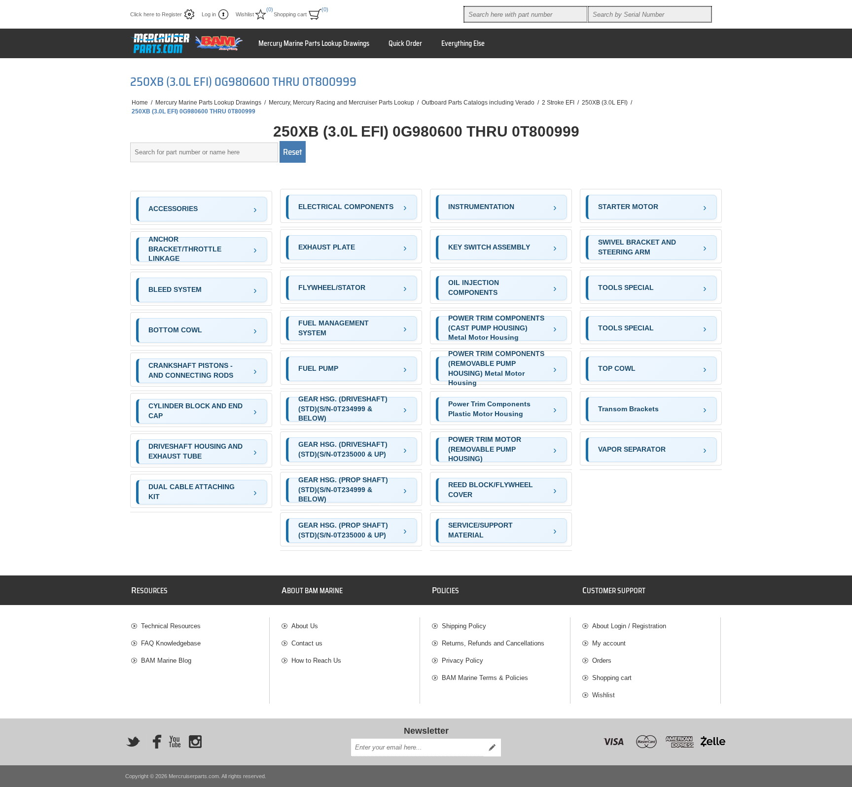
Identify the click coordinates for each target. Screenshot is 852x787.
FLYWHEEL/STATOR (331, 287)
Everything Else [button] (463, 43)
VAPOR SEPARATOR (632, 449)
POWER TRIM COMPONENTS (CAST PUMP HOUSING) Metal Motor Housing (496, 328)
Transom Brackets (628, 409)
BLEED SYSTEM (175, 289)
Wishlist (603, 695)
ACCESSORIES (173, 209)
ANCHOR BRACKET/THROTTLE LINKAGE (184, 249)
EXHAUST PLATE (326, 247)
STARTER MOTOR (628, 207)
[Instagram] (195, 742)
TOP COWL (617, 368)
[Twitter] (133, 742)
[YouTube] (174, 742)
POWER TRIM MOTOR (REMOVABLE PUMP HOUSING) (484, 449)
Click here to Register (156, 14)
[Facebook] (154, 742)
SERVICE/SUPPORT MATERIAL (480, 530)
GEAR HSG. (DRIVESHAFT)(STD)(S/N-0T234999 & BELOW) (343, 409)
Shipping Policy (464, 626)
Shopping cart (612, 677)
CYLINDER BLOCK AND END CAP (195, 411)
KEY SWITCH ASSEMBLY (489, 247)
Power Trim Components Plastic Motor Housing (489, 409)
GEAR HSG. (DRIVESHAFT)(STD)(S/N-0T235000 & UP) (343, 449)
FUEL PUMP (318, 368)
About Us (304, 626)
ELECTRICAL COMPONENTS (345, 207)
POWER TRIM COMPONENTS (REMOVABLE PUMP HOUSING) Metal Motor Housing (496, 369)
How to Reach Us (316, 660)
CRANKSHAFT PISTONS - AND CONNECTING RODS (190, 370)
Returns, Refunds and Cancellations (493, 643)
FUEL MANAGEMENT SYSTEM (333, 328)
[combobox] (525, 14)
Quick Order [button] (405, 43)
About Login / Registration (629, 626)
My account (609, 643)
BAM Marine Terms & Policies (485, 677)
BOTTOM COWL (175, 330)
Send (492, 747)
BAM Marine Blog (166, 660)
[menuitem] (200, 626)
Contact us (306, 643)
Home (140, 102)
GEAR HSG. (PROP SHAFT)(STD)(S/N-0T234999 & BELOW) (343, 490)
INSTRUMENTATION (481, 207)
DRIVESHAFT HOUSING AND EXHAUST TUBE (195, 451)
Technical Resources (171, 626)
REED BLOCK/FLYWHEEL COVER (490, 490)
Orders (601, 660)
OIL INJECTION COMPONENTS (473, 287)
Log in (209, 14)
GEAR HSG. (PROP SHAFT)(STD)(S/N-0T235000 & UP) (343, 530)
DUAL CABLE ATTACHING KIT (191, 492)
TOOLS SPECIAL (626, 287)
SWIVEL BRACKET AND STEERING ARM (637, 247)
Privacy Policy (462, 660)
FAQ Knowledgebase (171, 643)
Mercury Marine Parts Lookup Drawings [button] (313, 43)
